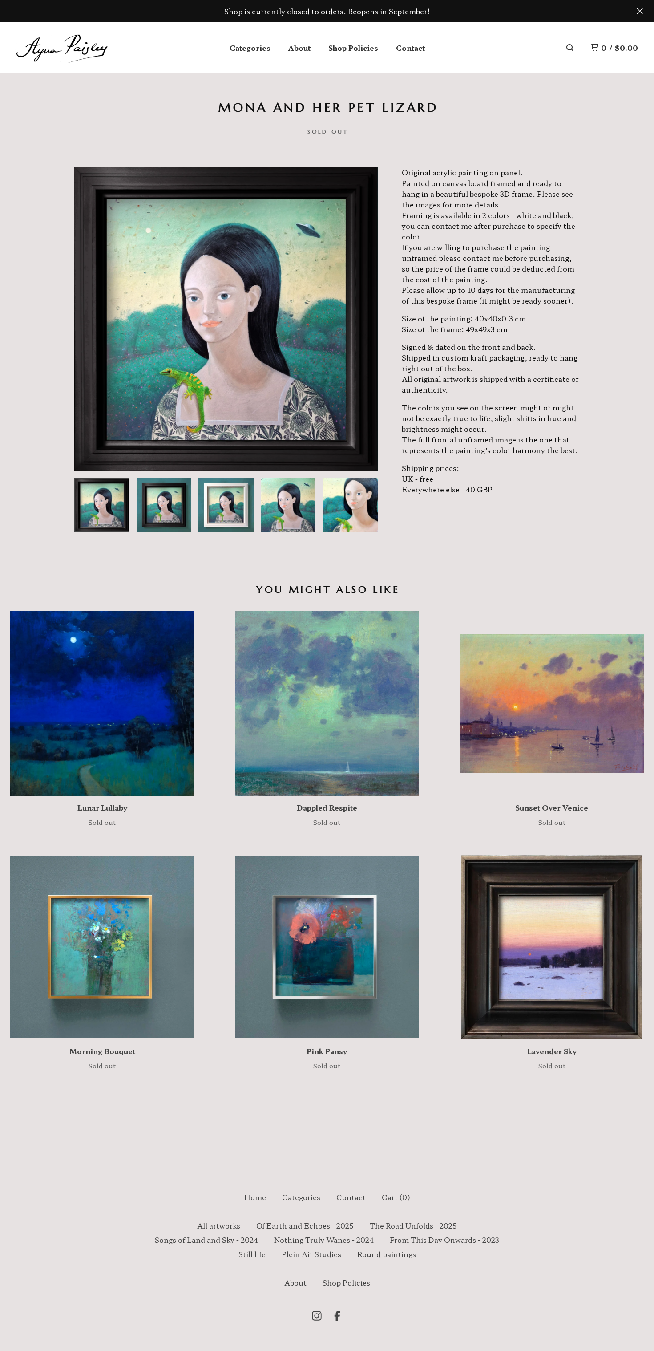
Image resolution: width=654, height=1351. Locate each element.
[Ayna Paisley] (61, 48)
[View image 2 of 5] (164, 505)
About (299, 47)
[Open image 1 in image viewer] (226, 319)
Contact (410, 47)
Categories (250, 47)
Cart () (396, 1197)
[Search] (570, 48)
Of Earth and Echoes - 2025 (305, 1225)
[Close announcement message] (640, 11)
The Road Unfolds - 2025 (413, 1225)
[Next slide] (365, 318)
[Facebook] (337, 1316)
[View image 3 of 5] (226, 505)
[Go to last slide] (87, 318)
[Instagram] (316, 1316)
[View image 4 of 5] (288, 505)
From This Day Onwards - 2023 (444, 1239)
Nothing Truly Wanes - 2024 (324, 1239)
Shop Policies (353, 47)
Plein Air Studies (311, 1254)
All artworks (218, 1225)
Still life (252, 1254)
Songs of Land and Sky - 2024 (206, 1239)
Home (255, 1197)
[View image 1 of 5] (101, 505)
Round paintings (386, 1254)
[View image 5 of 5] (350, 505)
